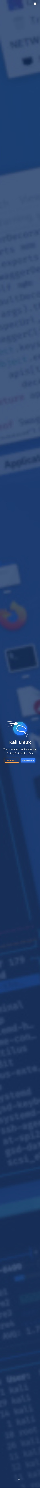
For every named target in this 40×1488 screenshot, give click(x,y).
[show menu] (35, 3)
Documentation (27, 760)
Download (10, 760)
